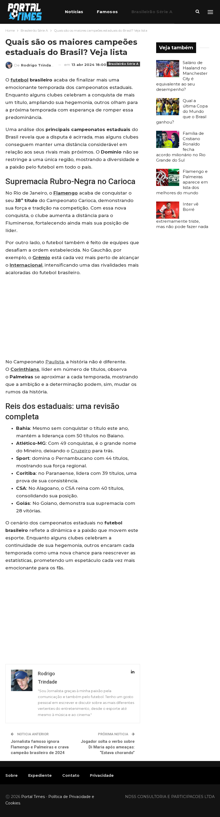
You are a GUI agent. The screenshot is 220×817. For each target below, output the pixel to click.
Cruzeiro (81, 450)
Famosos (107, 11)
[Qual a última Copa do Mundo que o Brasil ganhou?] (167, 106)
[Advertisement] (72, 318)
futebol (19, 80)
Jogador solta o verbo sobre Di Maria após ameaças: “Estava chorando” (108, 747)
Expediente (40, 775)
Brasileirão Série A (152, 11)
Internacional (26, 265)
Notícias (74, 11)
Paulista (54, 361)
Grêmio (41, 257)
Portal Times (33, 796)
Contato (70, 775)
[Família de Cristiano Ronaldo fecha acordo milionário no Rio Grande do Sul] (167, 139)
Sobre (11, 775)
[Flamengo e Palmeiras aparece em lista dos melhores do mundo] (167, 177)
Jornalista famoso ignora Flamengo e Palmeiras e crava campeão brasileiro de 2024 (40, 747)
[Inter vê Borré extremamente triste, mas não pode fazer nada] (167, 210)
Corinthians (24, 369)
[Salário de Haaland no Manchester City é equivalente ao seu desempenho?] (167, 68)
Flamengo (65, 193)
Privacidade (102, 775)
